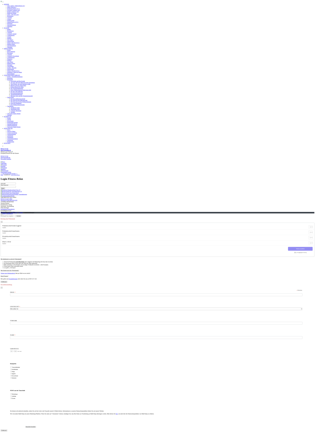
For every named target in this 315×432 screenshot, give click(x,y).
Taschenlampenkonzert (16, 94)
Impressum (3, 212)
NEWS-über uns (8, 128)
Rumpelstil (10, 79)
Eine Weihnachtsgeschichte (17, 104)
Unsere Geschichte (12, 133)
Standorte (3, 169)
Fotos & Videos (11, 131)
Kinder (9, 118)
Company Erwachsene (13, 56)
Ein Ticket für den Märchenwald (18, 100)
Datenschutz (14, 212)
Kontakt (20, 212)
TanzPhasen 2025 (15, 107)
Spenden (12, 112)
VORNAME (13, 320)
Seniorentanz (10, 69)
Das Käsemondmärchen (16, 93)
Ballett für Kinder (11, 13)
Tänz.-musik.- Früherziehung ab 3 (16, 5)
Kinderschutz (10, 141)
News (8, 130)
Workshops (15, 394)
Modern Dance (11, 44)
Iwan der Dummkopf (15, 103)
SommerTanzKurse (12, 124)
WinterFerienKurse (12, 125)
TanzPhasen (10, 106)
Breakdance (10, 16)
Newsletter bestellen (6, 159)
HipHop (9, 38)
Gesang (9, 19)
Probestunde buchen (12, 122)
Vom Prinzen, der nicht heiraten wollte (20, 84)
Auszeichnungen (11, 134)
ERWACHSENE (8, 48)
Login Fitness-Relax (15, 175)
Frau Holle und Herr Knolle (17, 81)
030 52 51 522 (4, 156)
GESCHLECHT (15, 306)
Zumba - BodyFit (11, 68)
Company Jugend (11, 34)
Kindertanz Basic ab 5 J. (13, 8)
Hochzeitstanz (11, 73)
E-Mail (10, 199)
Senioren (14, 378)
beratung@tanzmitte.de (7, 213)
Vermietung (10, 137)
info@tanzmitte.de (5, 157)
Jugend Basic (10, 41)
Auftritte (14, 396)
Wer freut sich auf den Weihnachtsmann (20, 102)
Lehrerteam (10, 136)
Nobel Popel (10, 97)
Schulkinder (15, 369)
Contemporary (11, 35)
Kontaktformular (13, 279)
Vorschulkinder (16, 367)
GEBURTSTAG (14, 348)
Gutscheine (10, 140)
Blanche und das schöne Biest (18, 85)
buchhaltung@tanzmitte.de (8, 209)
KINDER (6, 4)
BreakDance (10, 31)
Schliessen (4, 281)
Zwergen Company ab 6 (13, 10)
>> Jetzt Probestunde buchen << (9, 173)
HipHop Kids (10, 20)
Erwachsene (10, 121)
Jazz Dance (10, 39)
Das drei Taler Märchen (16, 91)
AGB (8, 212)
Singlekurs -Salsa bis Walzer (14, 72)
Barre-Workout (11, 51)
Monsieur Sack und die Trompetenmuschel (21, 96)
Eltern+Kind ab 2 (11, 7)
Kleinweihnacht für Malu (17, 87)
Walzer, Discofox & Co (13, 42)
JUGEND (6, 28)
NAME (12, 335)
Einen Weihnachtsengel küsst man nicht (20, 90)
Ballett (9, 29)
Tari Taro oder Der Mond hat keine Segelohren (22, 82)
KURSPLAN (7, 116)
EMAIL (13, 292)
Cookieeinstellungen (29, 212)
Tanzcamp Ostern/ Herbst (13, 113)
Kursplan (3, 166)
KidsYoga (9, 23)
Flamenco (9, 59)
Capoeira (9, 17)
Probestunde (6, 172)
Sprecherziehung (11, 25)
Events (13, 398)
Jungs (13, 371)
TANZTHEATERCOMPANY (12, 75)
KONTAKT (7, 143)
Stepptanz (9, 26)
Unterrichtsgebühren (12, 138)
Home (2, 175)
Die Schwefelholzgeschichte (17, 99)
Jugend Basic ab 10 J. (12, 22)
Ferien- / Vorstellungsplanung (14, 76)
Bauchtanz (10, 53)
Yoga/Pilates (10, 66)
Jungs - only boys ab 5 (13, 14)
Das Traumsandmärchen (16, 88)
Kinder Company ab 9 (13, 11)
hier (117, 414)
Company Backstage (15, 110)
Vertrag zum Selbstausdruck (8, 273)
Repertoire (10, 78)
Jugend (9, 119)
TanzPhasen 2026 (15, 109)
